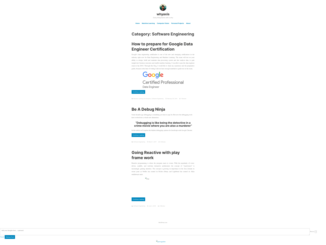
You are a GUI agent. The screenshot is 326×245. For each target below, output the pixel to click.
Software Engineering (158, 98)
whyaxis (163, 14)
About (188, 23)
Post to (312, 231)
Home (137, 23)
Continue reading (138, 92)
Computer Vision (163, 23)
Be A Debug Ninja (148, 109)
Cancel (2, 237)
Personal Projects (177, 23)
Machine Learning (148, 23)
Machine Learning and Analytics (142, 98)
